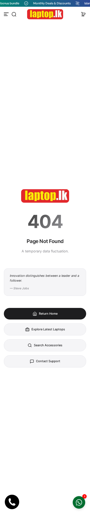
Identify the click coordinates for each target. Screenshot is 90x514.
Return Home (48, 313)
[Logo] (45, 14)
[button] (14, 14)
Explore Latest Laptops (48, 329)
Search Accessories (48, 345)
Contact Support (48, 361)
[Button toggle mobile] (7, 14)
